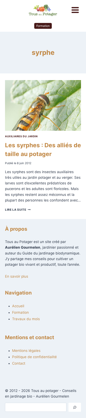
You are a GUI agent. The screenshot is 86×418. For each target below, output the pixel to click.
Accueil (18, 306)
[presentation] (43, 105)
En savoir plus (16, 276)
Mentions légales (26, 351)
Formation (43, 26)
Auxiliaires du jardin (21, 136)
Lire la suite (17, 209)
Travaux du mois (26, 319)
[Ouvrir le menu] (75, 10)
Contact (18, 363)
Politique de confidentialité (34, 357)
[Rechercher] (74, 407)
